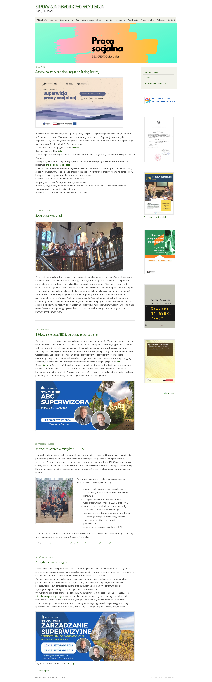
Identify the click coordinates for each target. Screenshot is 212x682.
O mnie (53, 20)
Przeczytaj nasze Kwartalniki (155, 217)
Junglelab (171, 677)
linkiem (75, 147)
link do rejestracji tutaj (58, 164)
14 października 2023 (44, 557)
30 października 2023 (44, 444)
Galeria (147, 77)
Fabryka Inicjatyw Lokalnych (156, 83)
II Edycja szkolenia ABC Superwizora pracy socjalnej (66, 334)
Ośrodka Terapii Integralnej (48, 596)
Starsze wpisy (42, 670)
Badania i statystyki (152, 72)
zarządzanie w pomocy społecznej (119, 543)
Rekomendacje (66, 20)
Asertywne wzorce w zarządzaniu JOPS (59, 449)
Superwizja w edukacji (48, 215)
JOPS (72, 543)
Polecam (161, 20)
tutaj (60, 151)
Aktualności (42, 20)
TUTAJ (71, 663)
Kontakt (171, 20)
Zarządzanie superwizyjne (51, 562)
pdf (118, 361)
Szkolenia (120, 20)
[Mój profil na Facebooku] (170, 393)
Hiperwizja (109, 20)
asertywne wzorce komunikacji (58, 543)
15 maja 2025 (40, 67)
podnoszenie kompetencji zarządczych (90, 543)
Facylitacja (133, 20)
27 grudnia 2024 (42, 210)
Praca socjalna (147, 20)
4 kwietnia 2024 (42, 330)
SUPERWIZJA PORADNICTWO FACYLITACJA (69, 6)
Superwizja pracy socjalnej (88, 20)
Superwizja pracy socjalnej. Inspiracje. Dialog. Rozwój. (67, 71)
